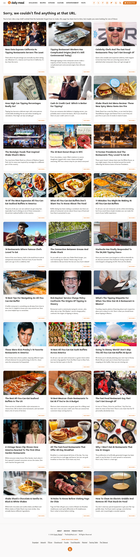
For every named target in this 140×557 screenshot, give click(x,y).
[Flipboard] (111, 2)
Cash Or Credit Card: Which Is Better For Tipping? (68, 105)
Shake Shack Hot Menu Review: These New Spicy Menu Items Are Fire (115, 105)
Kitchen (51, 3)
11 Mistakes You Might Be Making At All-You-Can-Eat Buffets (114, 202)
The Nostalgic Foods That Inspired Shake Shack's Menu (22, 153)
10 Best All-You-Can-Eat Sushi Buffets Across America (68, 351)
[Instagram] (107, 2)
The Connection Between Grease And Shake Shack (69, 251)
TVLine (50, 542)
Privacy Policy (77, 531)
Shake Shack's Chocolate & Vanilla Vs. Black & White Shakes (24, 500)
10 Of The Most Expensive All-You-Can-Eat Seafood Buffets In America (24, 202)
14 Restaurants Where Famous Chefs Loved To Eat (23, 251)
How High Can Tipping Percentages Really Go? (23, 105)
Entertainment (72, 3)
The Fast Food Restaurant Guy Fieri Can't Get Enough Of (113, 400)
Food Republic (75, 542)
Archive (67, 531)
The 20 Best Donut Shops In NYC (66, 151)
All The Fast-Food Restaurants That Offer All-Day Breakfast (67, 448)
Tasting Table (93, 542)
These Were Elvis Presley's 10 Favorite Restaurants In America (24, 351)
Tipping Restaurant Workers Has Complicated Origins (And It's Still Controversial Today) (67, 52)
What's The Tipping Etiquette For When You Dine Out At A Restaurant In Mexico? (115, 301)
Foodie (66, 542)
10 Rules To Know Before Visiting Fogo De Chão (69, 500)
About (59, 531)
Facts (83, 3)
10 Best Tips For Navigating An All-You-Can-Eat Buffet (24, 299)
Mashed (84, 542)
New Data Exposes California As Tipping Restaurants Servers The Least (24, 51)
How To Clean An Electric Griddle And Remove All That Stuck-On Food (115, 500)
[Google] (116, 2)
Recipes (43, 3)
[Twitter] (98, 2)
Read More (41, 72)
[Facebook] (94, 2)
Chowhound (58, 542)
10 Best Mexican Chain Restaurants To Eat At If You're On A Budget (69, 400)
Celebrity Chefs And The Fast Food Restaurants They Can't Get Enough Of (115, 51)
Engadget (35, 542)
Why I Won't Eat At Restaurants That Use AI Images (114, 448)
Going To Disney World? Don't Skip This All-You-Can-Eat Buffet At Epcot (113, 351)
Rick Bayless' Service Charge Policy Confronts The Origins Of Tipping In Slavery (68, 301)
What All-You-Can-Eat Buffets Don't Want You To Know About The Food (68, 202)
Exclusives (33, 3)
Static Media (58, 535)
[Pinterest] (102, 2)
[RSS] (120, 2)
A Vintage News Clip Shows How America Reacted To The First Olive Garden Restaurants (22, 450)
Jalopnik (43, 542)
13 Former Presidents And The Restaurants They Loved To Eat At (112, 153)
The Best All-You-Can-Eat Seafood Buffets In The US (22, 400)
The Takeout (104, 542)
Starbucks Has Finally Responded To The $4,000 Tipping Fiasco (114, 251)
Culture (60, 3)
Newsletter (131, 3)
